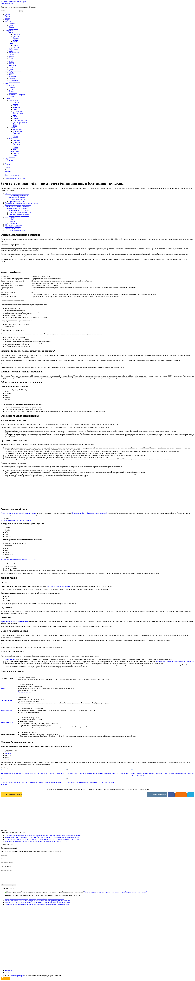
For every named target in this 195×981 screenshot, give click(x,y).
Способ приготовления (13, 71)
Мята (15, 155)
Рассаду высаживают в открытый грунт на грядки (18, 513)
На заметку (13, 93)
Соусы (11, 89)
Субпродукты (13, 49)
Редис (15, 116)
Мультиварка (13, 80)
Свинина (16, 38)
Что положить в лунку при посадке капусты (16, 520)
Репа (14, 115)
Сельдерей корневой (20, 120)
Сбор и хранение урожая (13, 225)
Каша (11, 69)
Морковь (16, 102)
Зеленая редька (18, 113)
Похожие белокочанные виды (15, 230)
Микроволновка (14, 82)
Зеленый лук (17, 131)
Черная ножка (6, 700)
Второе (7, 18)
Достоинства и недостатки (18, 199)
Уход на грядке (10, 217)
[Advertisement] (81, 492)
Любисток (16, 142)
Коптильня (12, 76)
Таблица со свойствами (17, 197)
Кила (3, 688)
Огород (7, 98)
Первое (7, 16)
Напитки (12, 87)
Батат (15, 109)
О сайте (7, 972)
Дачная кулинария (7, 3)
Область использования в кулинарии (17, 207)
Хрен (15, 126)
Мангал (11, 73)
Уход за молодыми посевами (19, 214)
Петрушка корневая (20, 122)
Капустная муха (7, 722)
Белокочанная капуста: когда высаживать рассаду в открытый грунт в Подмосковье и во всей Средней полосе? (43, 837)
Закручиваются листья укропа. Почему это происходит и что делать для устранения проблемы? (38, 902)
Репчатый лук (18, 129)
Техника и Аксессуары (17, 95)
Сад (6, 159)
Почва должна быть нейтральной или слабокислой (89, 513)
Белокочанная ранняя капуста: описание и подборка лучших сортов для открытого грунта (36, 841)
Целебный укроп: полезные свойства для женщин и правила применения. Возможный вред (37, 904)
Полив (11, 219)
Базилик (16, 153)
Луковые (12, 127)
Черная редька (18, 111)
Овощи (11, 54)
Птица (11, 43)
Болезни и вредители (12, 228)
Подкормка (13, 223)
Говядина (16, 36)
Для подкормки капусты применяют (14, 621)
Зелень (11, 62)
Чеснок (15, 104)
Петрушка (16, 144)
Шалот (15, 137)
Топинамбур (17, 124)
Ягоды (11, 58)
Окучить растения (24, 692)
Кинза (15, 146)
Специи (11, 91)
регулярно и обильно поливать (59, 586)
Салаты (7, 14)
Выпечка (12, 85)
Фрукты (12, 56)
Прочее (11, 96)
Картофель (16, 107)
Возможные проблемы (13, 227)
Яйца (11, 67)
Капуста (12, 157)
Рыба (10, 51)
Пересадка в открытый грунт (19, 216)
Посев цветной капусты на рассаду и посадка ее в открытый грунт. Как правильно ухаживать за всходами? (42, 839)
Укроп (15, 149)
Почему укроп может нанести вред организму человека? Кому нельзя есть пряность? (34, 899)
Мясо (11, 32)
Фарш (15, 41)
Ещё (6, 84)
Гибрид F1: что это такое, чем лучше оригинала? (21, 203)
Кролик (15, 40)
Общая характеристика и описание (17, 194)
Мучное (11, 63)
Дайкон (15, 118)
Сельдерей (16, 140)
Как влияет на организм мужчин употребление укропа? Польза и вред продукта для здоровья (37, 901)
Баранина (16, 34)
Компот (11, 25)
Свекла (15, 106)
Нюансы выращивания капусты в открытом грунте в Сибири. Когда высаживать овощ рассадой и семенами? (43, 835)
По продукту (9, 31)
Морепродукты (14, 52)
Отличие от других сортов (18, 201)
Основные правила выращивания (16, 208)
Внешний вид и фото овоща (18, 196)
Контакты (8, 970)
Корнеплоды (13, 100)
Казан (11, 74)
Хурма (11, 160)
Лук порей (16, 133)
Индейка (16, 47)
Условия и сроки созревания (19, 210)
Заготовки (8, 21)
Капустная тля (6, 710)
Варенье (12, 23)
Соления (12, 27)
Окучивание (13, 221)
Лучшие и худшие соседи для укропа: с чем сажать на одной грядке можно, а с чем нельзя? (115, 892)
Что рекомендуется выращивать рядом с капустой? (18, 559)
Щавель (15, 148)
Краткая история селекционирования (18, 205)
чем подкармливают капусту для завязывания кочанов (175, 661)
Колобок (8, 753)
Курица (15, 45)
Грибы (11, 60)
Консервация (13, 29)
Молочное (12, 65)
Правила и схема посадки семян (20, 212)
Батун (15, 135)
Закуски (7, 20)
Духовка (12, 78)
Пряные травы (14, 151)
